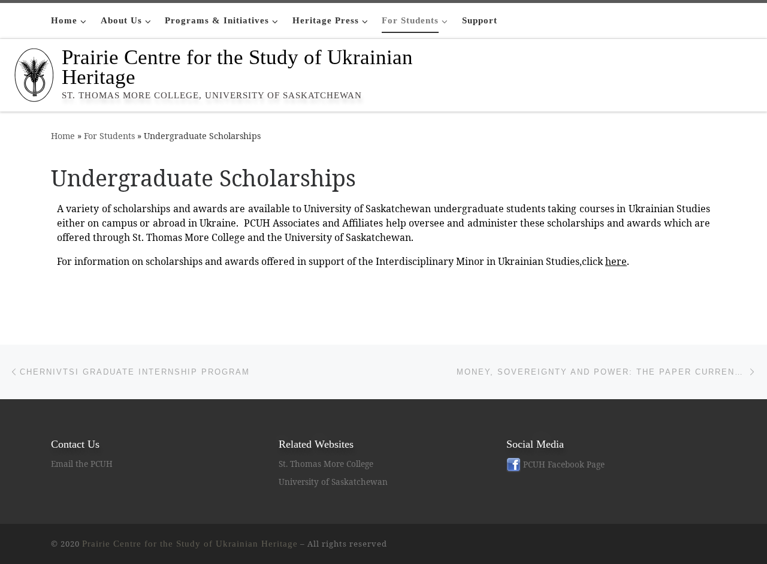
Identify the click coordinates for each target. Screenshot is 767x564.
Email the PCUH (82, 464)
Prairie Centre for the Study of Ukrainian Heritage (190, 543)
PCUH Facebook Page (563, 464)
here (616, 261)
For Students (109, 135)
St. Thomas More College (326, 464)
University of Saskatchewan (333, 481)
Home (63, 135)
